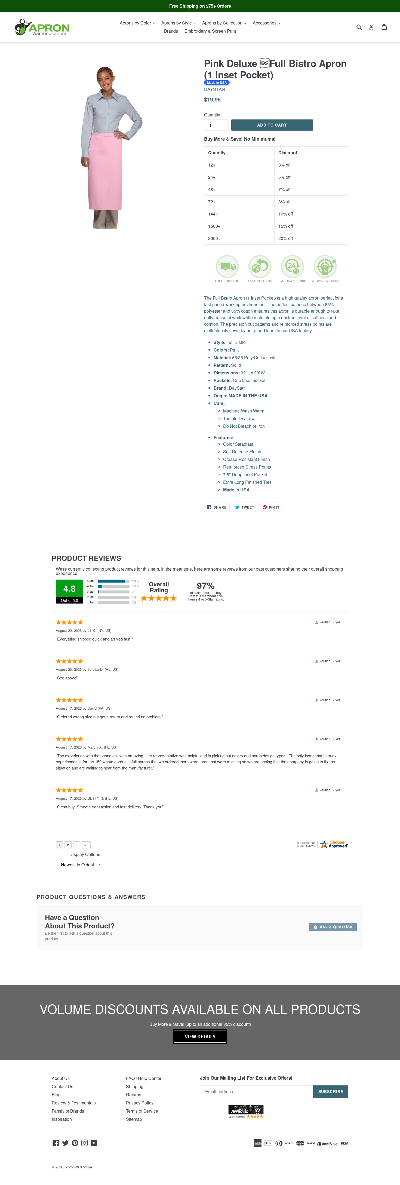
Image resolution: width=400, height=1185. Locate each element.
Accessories (265, 23)
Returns (133, 1094)
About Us (61, 1078)
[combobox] (362, 26)
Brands (171, 31)
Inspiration (62, 1119)
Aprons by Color (136, 23)
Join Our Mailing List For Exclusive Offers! (246, 1078)
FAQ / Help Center (143, 1078)
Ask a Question (335, 926)
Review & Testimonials (74, 1103)
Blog (56, 1094)
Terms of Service (142, 1111)
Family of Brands (68, 1111)
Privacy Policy (139, 1103)
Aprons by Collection (223, 23)
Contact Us (62, 1086)
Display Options (84, 854)
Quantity (212, 115)
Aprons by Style (177, 23)
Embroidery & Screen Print (210, 31)
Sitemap (134, 1119)
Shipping (134, 1086)
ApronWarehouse (78, 1166)
